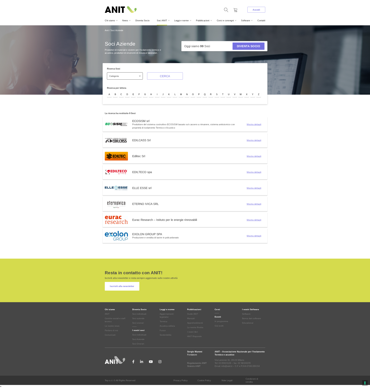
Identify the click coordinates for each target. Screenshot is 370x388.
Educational (247, 323)
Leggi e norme (181, 20)
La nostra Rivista (195, 327)
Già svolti (219, 326)
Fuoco (163, 330)
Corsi (217, 309)
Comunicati (110, 335)
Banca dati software (251, 318)
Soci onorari (138, 323)
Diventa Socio (142, 20)
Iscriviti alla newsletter (122, 286)
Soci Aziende (138, 339)
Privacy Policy (180, 380)
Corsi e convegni (225, 20)
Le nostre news (112, 326)
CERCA (165, 76)
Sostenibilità (165, 335)
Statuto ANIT (194, 366)
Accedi (256, 10)
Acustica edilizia (167, 326)
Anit (107, 30)
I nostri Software (250, 309)
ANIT (107, 314)
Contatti (261, 20)
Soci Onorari (138, 344)
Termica (163, 321)
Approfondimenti (195, 323)
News (125, 20)
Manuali (191, 318)
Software (245, 20)
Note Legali (227, 380)
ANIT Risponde (194, 336)
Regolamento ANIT (197, 363)
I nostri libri (192, 332)
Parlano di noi (111, 330)
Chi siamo (110, 20)
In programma (221, 321)
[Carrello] (233, 11)
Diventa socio (248, 46)
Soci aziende (138, 318)
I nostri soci (138, 330)
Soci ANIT (162, 20)
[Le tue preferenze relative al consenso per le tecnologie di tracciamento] (365, 383)
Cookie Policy (204, 380)
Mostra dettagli (254, 124)
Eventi (218, 317)
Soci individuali (139, 314)
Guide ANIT (192, 314)
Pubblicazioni (202, 20)
